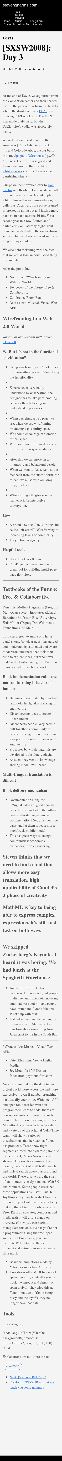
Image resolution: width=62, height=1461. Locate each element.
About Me (24, 24)
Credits (37, 24)
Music (18, 21)
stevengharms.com (20, 5)
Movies (19, 17)
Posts (17, 11)
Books (19, 14)
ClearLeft (9, 342)
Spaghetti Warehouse (29, 155)
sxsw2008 (12, 1366)
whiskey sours (12, 171)
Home (6, 21)
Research (9, 24)
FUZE (43, 111)
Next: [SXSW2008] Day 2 (28, 1377)
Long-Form (36, 21)
